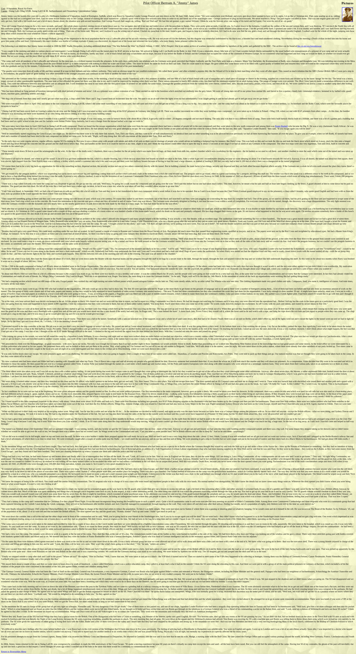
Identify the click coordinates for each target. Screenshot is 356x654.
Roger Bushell (281, 126)
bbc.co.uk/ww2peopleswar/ (309, 46)
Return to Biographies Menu (13, 651)
